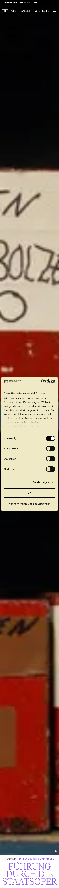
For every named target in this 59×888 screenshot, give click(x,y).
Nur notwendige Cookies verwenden (29, 503)
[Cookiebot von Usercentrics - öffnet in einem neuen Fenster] (41, 381)
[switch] (50, 448)
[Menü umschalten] (54, 11)
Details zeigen (41, 482)
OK (29, 493)
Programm (10, 859)
